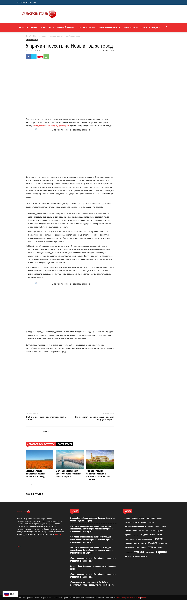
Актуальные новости (109, 27)
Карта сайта (120, 598)
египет (157, 526)
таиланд (143, 547)
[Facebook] (28, 56)
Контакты (144, 598)
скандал (136, 543)
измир (164, 526)
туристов (129, 552)
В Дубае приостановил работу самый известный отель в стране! (68, 474)
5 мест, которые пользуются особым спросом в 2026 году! (36, 474)
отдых (144, 534)
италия (135, 531)
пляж (126, 539)
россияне (128, 543)
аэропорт (128, 522)
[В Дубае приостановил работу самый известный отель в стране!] (70, 459)
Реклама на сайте (133, 598)
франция (144, 556)
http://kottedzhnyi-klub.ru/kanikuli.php (51, 126)
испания (128, 531)
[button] (167, 28)
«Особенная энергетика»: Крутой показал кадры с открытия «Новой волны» (93, 559)
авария (127, 518)
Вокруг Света (47, 27)
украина (128, 556)
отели (152, 534)
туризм (152, 547)
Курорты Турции (149, 27)
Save (41, 57)
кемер (141, 531)
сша (137, 547)
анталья (159, 518)
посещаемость (148, 539)
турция (161, 551)
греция (151, 522)
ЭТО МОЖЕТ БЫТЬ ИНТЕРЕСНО (40, 444)
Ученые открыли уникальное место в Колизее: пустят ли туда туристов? (98, 475)
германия (143, 522)
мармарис (136, 535)
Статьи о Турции (86, 27)
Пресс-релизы (131, 27)
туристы (139, 552)
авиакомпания (139, 518)
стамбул (152, 543)
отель (159, 534)
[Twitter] (34, 56)
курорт (159, 530)
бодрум (136, 522)
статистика (163, 543)
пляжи (132, 539)
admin (30, 51)
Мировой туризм (65, 27)
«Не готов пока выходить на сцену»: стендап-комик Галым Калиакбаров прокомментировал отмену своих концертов (91, 529)
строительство (129, 547)
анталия (151, 518)
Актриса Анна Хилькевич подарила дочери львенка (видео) (93, 567)
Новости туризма (28, 27)
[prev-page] (27, 484)
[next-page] (31, 484)
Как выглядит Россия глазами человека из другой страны (94, 418)
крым (153, 531)
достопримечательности (135, 526)
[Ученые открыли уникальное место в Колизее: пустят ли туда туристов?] (100, 459)
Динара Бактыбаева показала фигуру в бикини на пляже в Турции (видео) (92, 519)
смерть (143, 543)
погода (138, 539)
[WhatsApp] (46, 56)
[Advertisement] (106, 14)
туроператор (150, 552)
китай (147, 531)
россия (159, 538)
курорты (128, 535)
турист (160, 547)
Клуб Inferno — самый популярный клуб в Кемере (46, 418)
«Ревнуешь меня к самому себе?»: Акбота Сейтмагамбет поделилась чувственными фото (92, 583)
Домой (28, 36)
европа (150, 526)
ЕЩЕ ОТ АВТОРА (64, 444)
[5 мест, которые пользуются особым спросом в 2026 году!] (39, 459)
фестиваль (136, 556)
